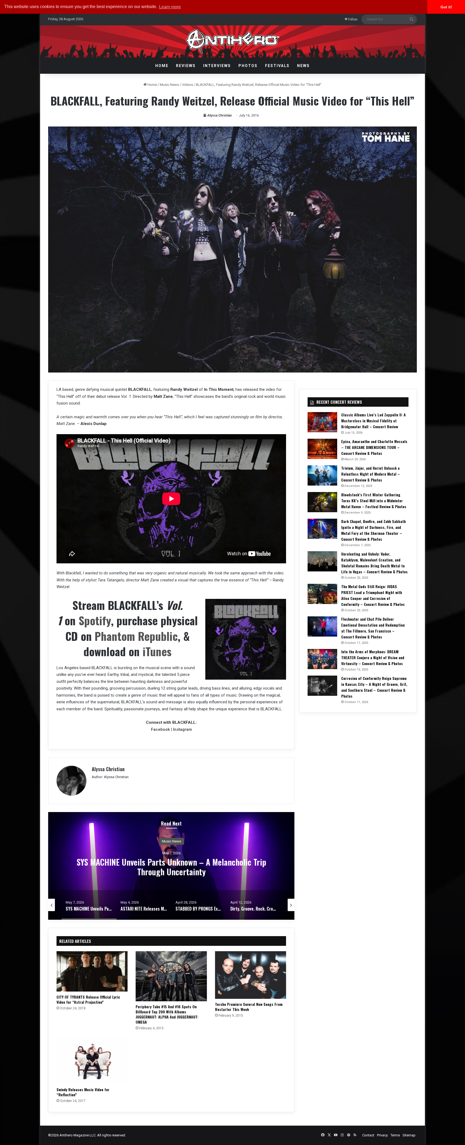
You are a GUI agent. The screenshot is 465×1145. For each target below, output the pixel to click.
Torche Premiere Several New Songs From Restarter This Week (249, 1006)
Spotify (95, 620)
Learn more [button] (170, 7)
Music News (169, 85)
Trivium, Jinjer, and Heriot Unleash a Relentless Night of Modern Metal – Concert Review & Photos (370, 474)
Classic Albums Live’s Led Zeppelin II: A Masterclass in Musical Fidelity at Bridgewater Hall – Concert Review (373, 420)
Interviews (217, 66)
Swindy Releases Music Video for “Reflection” (83, 1092)
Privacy (382, 1135)
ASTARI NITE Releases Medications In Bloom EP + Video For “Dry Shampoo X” (171, 866)
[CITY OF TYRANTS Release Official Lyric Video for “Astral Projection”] (92, 971)
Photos (248, 66)
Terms (395, 1135)
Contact (368, 1135)
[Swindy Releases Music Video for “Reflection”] (92, 1060)
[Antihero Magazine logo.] (232, 41)
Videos (187, 85)
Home (161, 66)
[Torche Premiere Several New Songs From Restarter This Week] (250, 975)
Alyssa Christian (219, 115)
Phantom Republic (136, 636)
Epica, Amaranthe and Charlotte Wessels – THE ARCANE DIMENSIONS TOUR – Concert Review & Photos (374, 447)
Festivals (277, 66)
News (303, 66)
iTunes (157, 651)
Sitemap (409, 1135)
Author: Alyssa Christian (110, 777)
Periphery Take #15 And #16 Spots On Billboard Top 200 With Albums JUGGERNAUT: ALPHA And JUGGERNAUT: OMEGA (167, 1014)
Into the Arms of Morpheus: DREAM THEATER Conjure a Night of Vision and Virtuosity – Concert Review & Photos (372, 657)
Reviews (186, 66)
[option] (171, 866)
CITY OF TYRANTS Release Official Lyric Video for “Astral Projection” (88, 999)
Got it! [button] (446, 7)
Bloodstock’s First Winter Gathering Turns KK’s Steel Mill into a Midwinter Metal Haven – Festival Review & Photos (373, 500)
